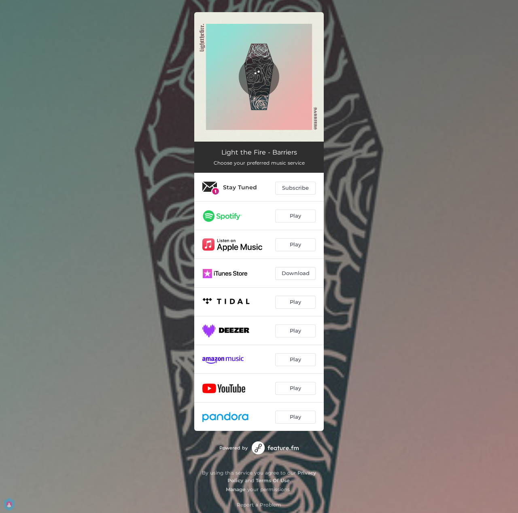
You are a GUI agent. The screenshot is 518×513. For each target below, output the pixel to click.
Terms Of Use (273, 480)
